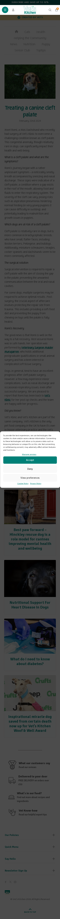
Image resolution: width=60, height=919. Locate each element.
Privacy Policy (35, 483)
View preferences (30, 478)
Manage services (29, 454)
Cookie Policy (22, 483)
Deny (30, 469)
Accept (30, 460)
